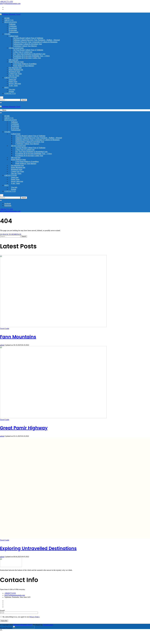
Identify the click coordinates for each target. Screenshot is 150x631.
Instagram (7, 9)
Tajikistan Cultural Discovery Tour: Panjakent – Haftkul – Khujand (36, 40)
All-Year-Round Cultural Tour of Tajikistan (28, 38)
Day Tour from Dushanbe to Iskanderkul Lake (29, 54)
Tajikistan (12, 24)
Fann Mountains (18, 337)
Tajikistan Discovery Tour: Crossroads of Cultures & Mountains (35, 42)
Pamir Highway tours (16, 62)
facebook (7, 7)
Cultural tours (13, 36)
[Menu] (1, 110)
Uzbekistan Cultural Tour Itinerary (25, 46)
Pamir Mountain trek (16, 70)
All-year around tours (16, 48)
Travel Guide (4, 328)
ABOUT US (8, 20)
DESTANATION (10, 22)
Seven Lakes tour (15, 83)
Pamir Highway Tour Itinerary (23, 66)
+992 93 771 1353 (6, 1)
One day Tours (14, 76)
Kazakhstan (13, 28)
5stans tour (12, 80)
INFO (6, 87)
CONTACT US (10, 93)
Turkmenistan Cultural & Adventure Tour (27, 44)
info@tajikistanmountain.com (10, 3)
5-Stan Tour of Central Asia (22, 52)
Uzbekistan (13, 26)
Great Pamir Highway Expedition (24, 64)
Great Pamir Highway (24, 428)
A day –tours (13, 85)
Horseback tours (14, 72)
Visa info (12, 89)
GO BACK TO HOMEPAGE (10, 234)
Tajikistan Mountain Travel (22, 625)
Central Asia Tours (15, 74)
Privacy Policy (34, 617)
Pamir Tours (13, 81)
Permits (11, 91)
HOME (7, 18)
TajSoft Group (48, 625)
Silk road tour (13, 60)
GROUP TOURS (10, 78)
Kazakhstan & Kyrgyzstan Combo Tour (27, 58)
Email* (2, 611)
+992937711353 (10, 593)
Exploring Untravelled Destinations (38, 548)
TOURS (7, 34)
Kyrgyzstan (13, 30)
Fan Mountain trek (15, 68)
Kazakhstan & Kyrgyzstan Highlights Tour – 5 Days (31, 56)
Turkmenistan (13, 32)
